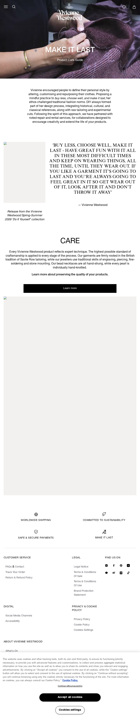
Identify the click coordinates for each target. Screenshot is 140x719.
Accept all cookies (70, 697)
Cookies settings (70, 710)
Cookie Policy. (70, 681)
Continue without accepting (70, 686)
